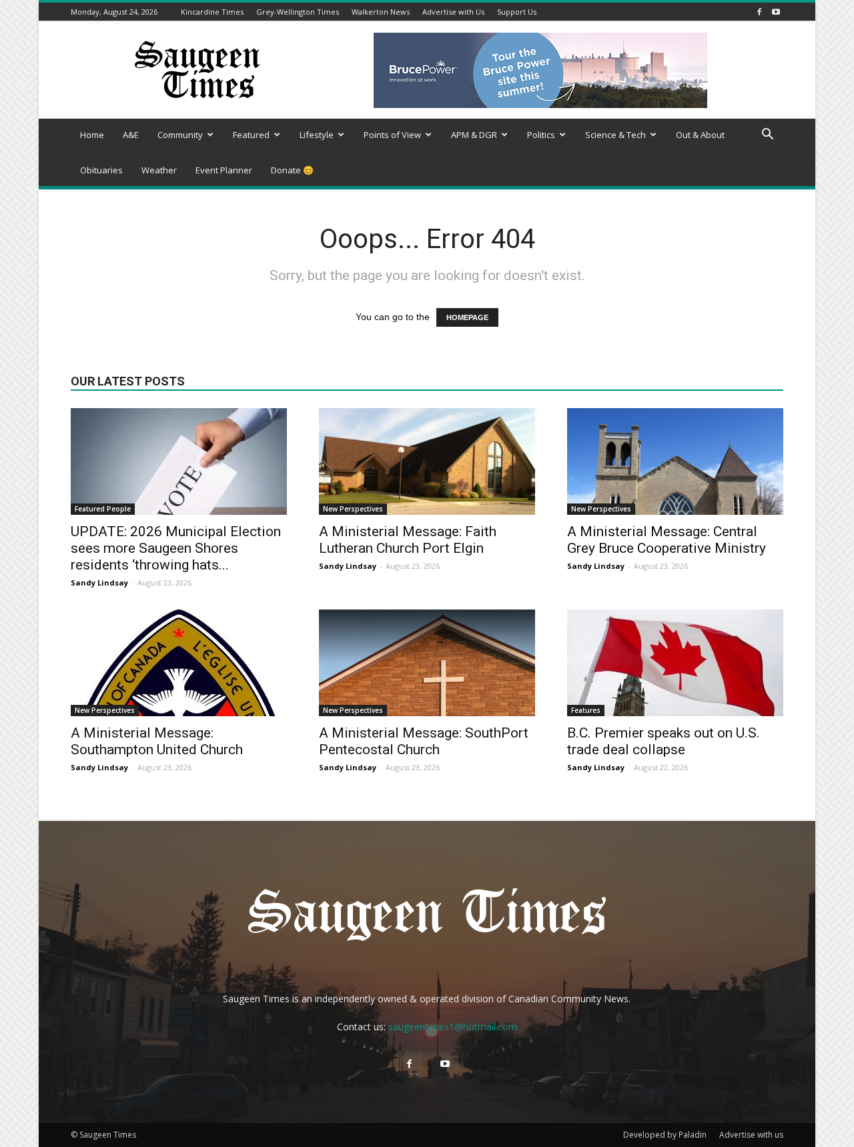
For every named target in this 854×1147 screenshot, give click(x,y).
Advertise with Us (453, 12)
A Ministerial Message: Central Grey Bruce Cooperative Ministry (666, 539)
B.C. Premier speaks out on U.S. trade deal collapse (663, 741)
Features (585, 710)
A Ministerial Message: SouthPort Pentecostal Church (423, 741)
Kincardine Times (212, 12)
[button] (767, 135)
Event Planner (223, 170)
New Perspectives (353, 508)
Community (180, 135)
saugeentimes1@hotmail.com (452, 1026)
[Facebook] (759, 12)
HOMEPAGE (467, 317)
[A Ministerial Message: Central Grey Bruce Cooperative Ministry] (675, 461)
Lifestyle (317, 135)
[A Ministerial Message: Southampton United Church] (179, 663)
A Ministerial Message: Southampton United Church (157, 741)
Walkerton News (381, 12)
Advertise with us (751, 1134)
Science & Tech (615, 135)
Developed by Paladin (665, 1134)
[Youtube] (776, 12)
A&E (131, 135)
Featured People (103, 508)
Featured (251, 135)
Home (92, 135)
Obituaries (101, 170)
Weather (159, 170)
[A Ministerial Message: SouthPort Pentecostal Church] (427, 663)
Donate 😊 (292, 170)
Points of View (392, 135)
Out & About (700, 135)
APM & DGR (474, 135)
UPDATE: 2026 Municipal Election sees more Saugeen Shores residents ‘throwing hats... (176, 548)
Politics (541, 135)
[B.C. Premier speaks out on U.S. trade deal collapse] (675, 663)
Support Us (516, 12)
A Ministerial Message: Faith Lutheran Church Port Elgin (407, 539)
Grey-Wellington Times (297, 12)
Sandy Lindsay (99, 583)
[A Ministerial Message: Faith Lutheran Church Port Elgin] (427, 461)
